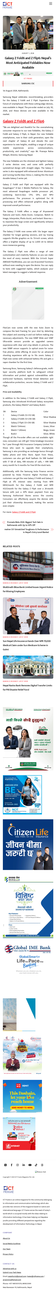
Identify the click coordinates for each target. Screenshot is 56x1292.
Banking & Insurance (10, 583)
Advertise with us (9, 1268)
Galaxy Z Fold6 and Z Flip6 (23, 121)
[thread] (42, 1164)
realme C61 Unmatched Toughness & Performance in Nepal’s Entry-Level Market (26, 531)
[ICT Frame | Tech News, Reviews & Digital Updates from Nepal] (7, 7)
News (26, 583)
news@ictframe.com (35, 1276)
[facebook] (11, 1164)
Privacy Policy (8, 1254)
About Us (6, 1238)
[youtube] (30, 1164)
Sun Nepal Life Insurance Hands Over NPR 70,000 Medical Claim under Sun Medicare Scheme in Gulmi (27, 645)
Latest (21, 583)
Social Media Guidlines (11, 1243)
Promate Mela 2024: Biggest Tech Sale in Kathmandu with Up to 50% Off (25, 524)
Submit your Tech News (12, 1272)
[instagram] (17, 1164)
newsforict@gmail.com (17, 1276)
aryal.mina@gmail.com (12, 1279)
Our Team (6, 1249)
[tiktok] (36, 1164)
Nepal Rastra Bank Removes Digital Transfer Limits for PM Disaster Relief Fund (27, 687)
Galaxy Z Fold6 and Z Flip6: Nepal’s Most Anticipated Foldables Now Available (28, 62)
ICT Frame (28, 78)
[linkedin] (23, 1164)
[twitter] (5, 1164)
